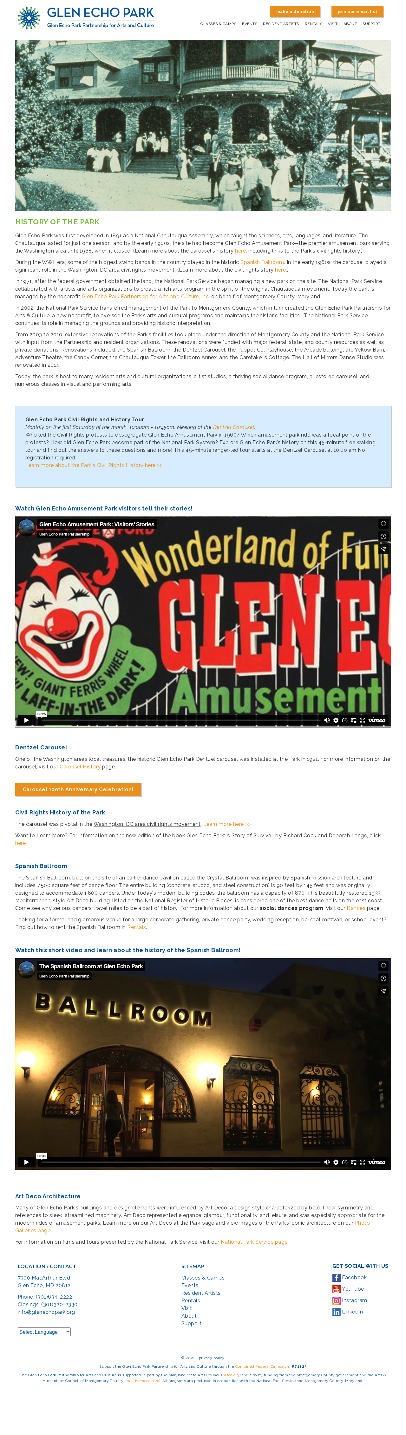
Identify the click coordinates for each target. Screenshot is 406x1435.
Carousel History (80, 767)
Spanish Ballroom (262, 262)
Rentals (313, 24)
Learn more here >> (227, 824)
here (240, 251)
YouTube (352, 1289)
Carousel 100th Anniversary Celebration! (78, 790)
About (350, 24)
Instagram (354, 1300)
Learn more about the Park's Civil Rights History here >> (94, 465)
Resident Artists (281, 24)
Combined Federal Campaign (262, 1366)
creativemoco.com (142, 1381)
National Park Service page (254, 1242)
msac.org (231, 1375)
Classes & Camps (218, 24)
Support (371, 24)
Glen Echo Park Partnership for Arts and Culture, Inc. (146, 296)
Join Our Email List (357, 11)
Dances (356, 908)
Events (249, 24)
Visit (332, 24)
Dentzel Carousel (233, 427)
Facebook (354, 1277)
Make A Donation (295, 11)
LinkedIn (352, 1312)
